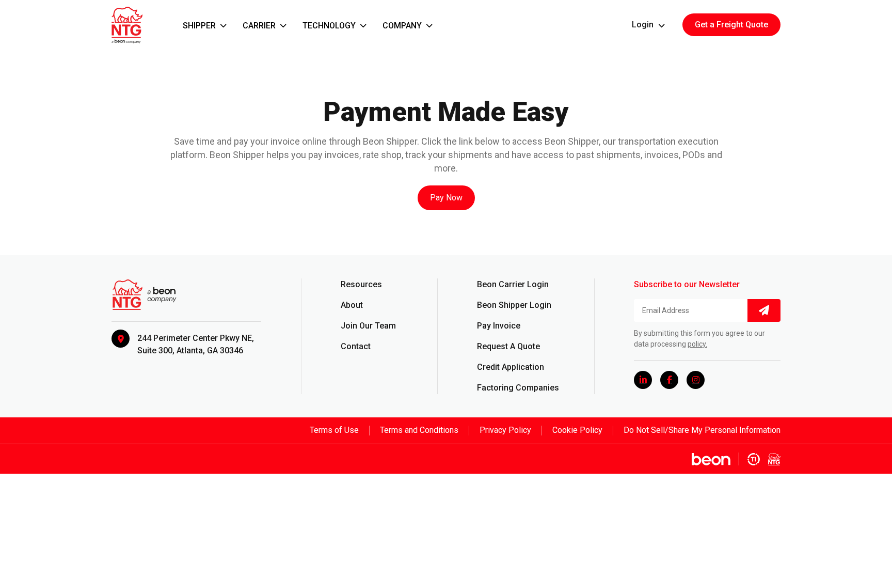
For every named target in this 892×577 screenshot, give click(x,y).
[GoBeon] (715, 459)
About (352, 305)
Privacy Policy (505, 430)
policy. (697, 344)
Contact (356, 346)
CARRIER (260, 25)
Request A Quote (508, 346)
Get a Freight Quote (731, 24)
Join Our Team (368, 326)
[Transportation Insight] (753, 459)
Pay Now (446, 197)
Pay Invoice (498, 326)
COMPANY (403, 25)
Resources (361, 284)
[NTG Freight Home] (774, 459)
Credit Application (510, 367)
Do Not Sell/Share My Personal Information (702, 430)
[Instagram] (696, 380)
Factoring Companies (518, 388)
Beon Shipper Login (514, 305)
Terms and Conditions (419, 430)
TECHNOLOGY (330, 25)
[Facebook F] (669, 380)
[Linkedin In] (643, 380)
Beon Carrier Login (513, 284)
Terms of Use (334, 430)
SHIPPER (200, 25)
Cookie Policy (577, 430)
